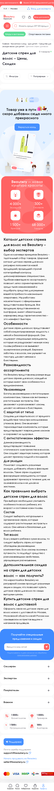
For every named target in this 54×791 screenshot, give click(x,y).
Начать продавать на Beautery (20, 758)
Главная (5, 44)
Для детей (32, 44)
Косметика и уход (18, 44)
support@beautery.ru (16, 752)
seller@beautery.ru (14, 761)
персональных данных (27, 655)
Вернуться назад (27, 127)
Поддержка (15, 742)
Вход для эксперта (41, 8)
